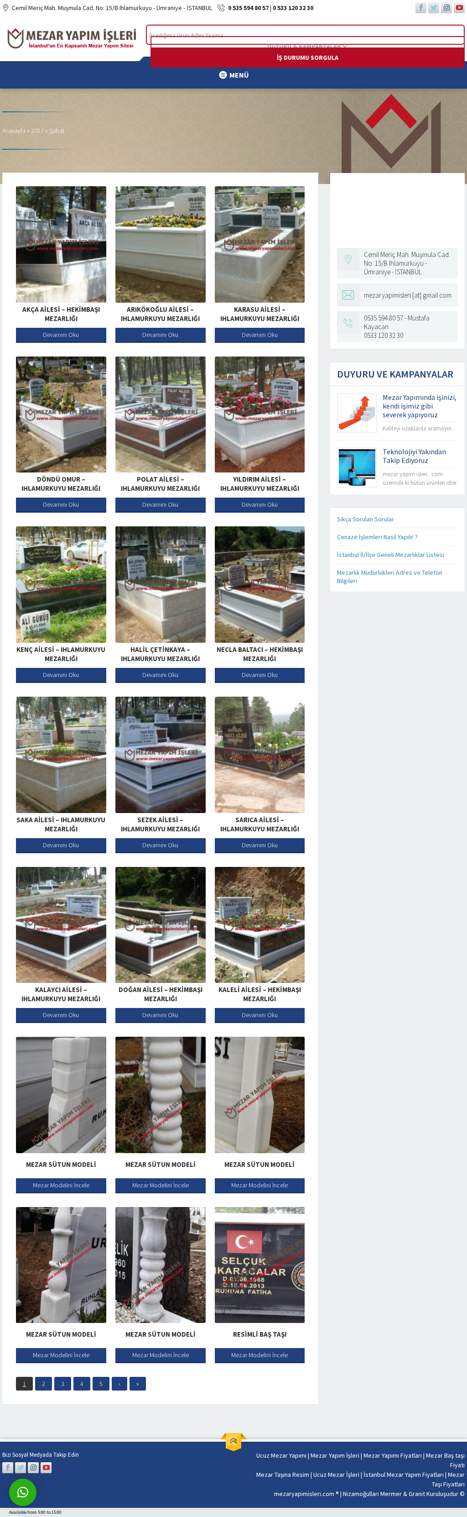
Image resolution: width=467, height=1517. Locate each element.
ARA (450, 34)
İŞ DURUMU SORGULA (307, 57)
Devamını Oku (61, 335)
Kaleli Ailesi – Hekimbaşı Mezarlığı (259, 994)
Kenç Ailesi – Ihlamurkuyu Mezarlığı (60, 654)
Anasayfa (14, 130)
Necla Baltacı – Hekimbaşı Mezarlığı (260, 654)
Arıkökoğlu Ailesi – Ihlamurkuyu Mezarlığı (160, 314)
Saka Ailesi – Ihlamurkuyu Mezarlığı (60, 824)
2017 (37, 130)
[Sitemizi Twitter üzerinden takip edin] (433, 7)
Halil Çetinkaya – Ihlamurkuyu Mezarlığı (160, 654)
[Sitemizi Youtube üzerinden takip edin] (459, 7)
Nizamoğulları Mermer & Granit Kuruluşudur (401, 1494)
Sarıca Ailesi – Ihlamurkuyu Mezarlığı (259, 824)
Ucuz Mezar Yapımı (281, 1455)
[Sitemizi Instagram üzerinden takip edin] (446, 7)
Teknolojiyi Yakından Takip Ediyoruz (414, 456)
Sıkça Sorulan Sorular (365, 519)
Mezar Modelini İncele (61, 1185)
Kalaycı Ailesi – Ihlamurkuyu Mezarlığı (60, 994)
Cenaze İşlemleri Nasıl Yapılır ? (377, 537)
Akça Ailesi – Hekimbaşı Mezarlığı (61, 314)
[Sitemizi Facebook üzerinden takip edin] (420, 7)
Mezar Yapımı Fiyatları (392, 1455)
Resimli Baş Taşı (259, 1334)
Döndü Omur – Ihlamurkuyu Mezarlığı (60, 484)
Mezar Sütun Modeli (61, 1164)
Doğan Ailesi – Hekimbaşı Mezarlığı (160, 994)
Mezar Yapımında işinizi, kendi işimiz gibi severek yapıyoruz (420, 406)
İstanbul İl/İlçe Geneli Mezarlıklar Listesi (390, 555)
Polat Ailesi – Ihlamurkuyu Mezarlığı (160, 484)
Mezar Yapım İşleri (335, 1455)
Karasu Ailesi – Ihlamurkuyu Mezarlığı (259, 314)
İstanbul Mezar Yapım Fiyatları (403, 1474)
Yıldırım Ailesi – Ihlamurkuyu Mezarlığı (259, 484)
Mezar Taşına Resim (282, 1474)
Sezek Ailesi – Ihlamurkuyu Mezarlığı (160, 824)
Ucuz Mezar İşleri (336, 1474)
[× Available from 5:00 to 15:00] (22, 1492)
